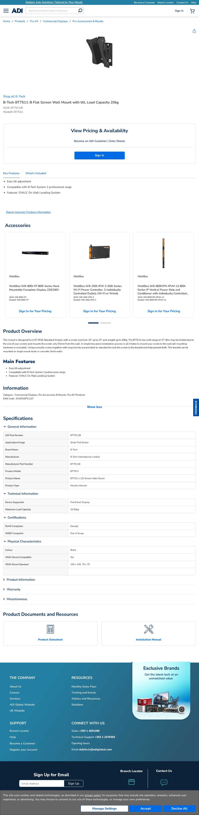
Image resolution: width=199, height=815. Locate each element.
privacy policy (93, 795)
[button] (196, 407)
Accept (146, 808)
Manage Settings (104, 808)
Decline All (179, 808)
